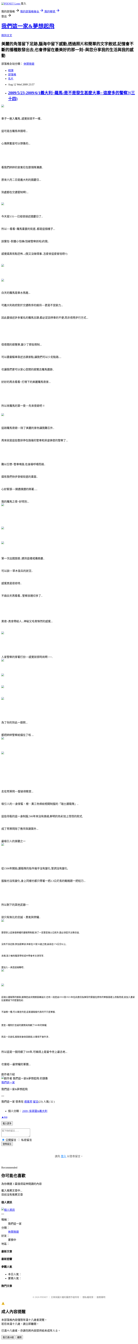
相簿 (10, 70)
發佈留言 (7, 1144)
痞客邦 (28, 1101)
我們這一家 (8, 1082)
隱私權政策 (87, 1297)
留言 (35, 1101)
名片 (10, 78)
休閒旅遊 (29, 63)
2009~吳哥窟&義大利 (34, 1111)
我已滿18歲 (8, 1337)
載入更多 (7, 1123)
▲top (4, 1117)
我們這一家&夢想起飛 (27, 26)
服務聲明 (101, 1297)
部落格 (12, 74)
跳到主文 (6, 35)
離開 (19, 1337)
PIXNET (44, 1297)
